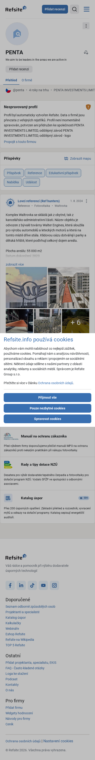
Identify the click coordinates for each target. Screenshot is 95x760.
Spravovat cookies (47, 419)
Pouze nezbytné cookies (47, 408)
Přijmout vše (47, 397)
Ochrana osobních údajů (55, 383)
